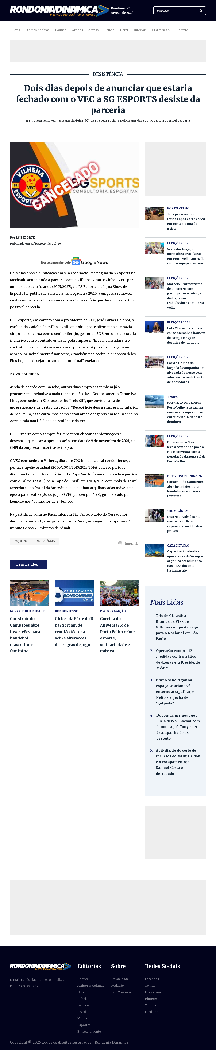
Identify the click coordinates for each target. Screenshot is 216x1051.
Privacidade (120, 979)
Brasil (81, 1012)
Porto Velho (178, 208)
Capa (16, 30)
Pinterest (151, 999)
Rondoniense (66, 611)
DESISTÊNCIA (45, 541)
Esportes (20, 541)
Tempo (172, 396)
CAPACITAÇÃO (178, 545)
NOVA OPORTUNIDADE (27, 611)
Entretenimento (89, 1031)
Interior (140, 30)
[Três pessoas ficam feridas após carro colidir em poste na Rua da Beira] (154, 213)
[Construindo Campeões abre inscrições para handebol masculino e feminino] (29, 593)
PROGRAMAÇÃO (113, 611)
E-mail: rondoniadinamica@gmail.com (38, 980)
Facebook (152, 979)
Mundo (82, 1018)
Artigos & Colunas (85, 30)
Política (60, 30)
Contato (182, 30)
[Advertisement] (108, 50)
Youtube (151, 1005)
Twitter (150, 985)
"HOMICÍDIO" (177, 510)
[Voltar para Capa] (59, 10)
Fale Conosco (121, 992)
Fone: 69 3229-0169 (24, 986)
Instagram (153, 992)
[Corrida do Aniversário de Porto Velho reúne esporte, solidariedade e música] (119, 593)
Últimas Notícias (37, 30)
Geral (124, 30)
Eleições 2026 (178, 243)
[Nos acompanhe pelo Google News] (74, 261)
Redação (117, 985)
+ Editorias (159, 30)
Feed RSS (151, 1012)
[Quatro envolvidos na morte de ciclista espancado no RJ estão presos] (154, 515)
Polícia (109, 30)
